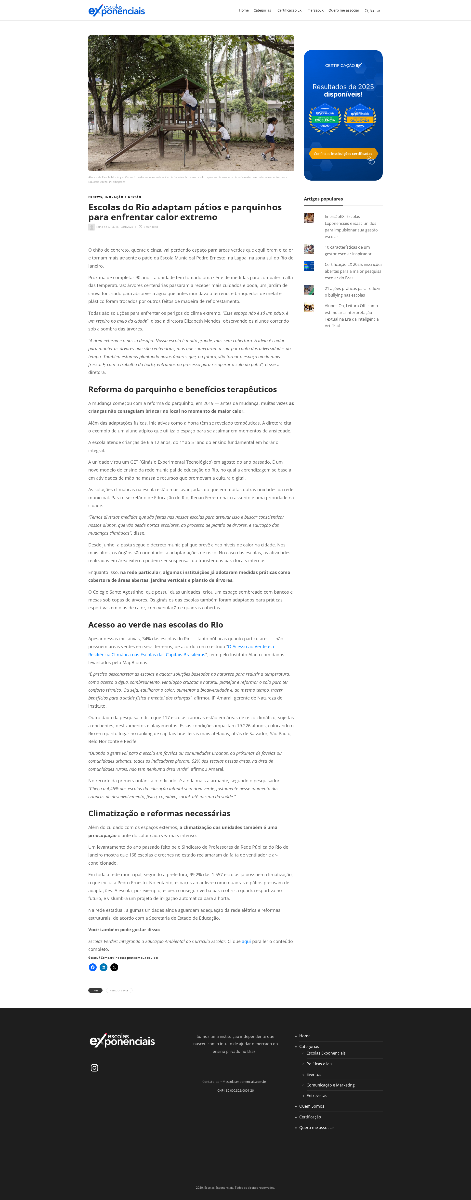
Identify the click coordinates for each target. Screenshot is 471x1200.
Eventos (314, 1074)
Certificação (310, 1116)
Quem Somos (311, 1106)
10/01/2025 (126, 227)
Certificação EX (289, 10)
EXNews (95, 197)
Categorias (262, 10)
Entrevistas (317, 1095)
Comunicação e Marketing (331, 1085)
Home (244, 10)
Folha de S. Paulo (107, 227)
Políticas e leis (319, 1063)
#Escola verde (119, 990)
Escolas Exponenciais (326, 1053)
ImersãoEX (315, 10)
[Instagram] (94, 1067)
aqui (246, 941)
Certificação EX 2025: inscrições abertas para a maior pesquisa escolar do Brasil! (353, 271)
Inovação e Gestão (123, 197)
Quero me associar (343, 10)
